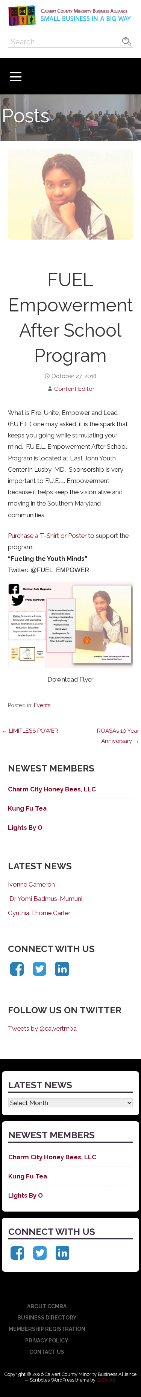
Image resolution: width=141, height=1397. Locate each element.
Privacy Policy (46, 1341)
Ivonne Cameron (31, 884)
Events (42, 705)
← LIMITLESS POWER (30, 730)
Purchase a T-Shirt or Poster (47, 535)
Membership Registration (47, 1329)
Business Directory (47, 1318)
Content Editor (74, 389)
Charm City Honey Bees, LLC (52, 789)
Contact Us (46, 1352)
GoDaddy (107, 1380)
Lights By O (25, 827)
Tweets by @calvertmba (42, 1028)
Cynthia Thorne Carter (39, 913)
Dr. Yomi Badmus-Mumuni (45, 898)
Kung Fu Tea (27, 808)
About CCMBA (47, 1306)
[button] (15, 76)
